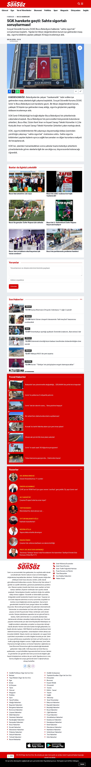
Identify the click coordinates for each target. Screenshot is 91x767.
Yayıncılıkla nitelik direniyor (31, 532)
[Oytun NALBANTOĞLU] (13, 520)
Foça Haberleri (52, 715)
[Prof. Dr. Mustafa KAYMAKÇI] (13, 552)
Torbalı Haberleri (15, 737)
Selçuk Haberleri (15, 734)
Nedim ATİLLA (25, 529)
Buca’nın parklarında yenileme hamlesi (62, 251)
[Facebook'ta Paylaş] (9, 91)
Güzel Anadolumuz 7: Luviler (31, 479)
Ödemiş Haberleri (15, 732)
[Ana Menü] (82, 4)
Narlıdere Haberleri (54, 730)
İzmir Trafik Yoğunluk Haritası (66, 568)
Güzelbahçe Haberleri (55, 717)
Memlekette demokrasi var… (32, 511)
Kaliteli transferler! (27, 522)
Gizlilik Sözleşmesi (53, 673)
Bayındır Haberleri (15, 705)
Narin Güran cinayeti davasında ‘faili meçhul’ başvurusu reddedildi (50, 320)
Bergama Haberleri (16, 707)
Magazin (64, 10)
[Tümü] (81, 299)
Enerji (11, 683)
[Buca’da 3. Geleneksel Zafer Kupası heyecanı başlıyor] (64, 210)
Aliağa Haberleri (15, 702)
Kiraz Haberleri (14, 725)
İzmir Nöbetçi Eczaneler (64, 563)
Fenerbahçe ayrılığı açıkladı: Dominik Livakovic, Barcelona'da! (53, 332)
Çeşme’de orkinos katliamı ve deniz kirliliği (37, 543)
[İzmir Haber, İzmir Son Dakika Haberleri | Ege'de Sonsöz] (16, 3)
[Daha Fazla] (22, 91)
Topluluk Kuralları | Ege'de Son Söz (59, 675)
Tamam (82, 764)
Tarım (11, 688)
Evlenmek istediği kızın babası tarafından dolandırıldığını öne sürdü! (53, 342)
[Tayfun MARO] (13, 509)
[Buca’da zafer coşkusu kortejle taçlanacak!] (64, 181)
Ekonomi (38, 10)
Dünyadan (75, 10)
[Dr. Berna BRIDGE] (13, 477)
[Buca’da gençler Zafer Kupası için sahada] (27, 210)
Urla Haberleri (52, 737)
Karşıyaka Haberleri (16, 722)
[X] (29, 666)
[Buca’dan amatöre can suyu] (27, 181)
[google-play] (55, 745)
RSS (11, 756)
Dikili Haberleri (14, 715)
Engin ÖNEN (25, 540)
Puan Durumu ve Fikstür (64, 571)
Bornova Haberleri (15, 710)
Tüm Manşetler (61, 573)
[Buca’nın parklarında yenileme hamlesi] (64, 239)
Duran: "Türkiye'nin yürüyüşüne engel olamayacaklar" (49, 365)
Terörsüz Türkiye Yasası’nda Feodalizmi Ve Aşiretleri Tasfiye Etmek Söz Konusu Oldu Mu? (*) (48, 554)
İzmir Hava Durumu (62, 566)
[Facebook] (25, 666)
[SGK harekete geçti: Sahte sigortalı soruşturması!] (45, 66)
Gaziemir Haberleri (16, 717)
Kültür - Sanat (51, 690)
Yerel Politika (13, 700)
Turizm (49, 688)
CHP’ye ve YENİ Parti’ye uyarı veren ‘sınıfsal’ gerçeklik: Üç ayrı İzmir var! (49, 490)
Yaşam (49, 692)
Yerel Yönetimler (24, 10)
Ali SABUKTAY (25, 497)
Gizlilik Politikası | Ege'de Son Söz (21, 673)
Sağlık (85, 10)
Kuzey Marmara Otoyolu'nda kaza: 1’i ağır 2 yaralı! (48, 310)
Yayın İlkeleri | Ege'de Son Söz (20, 678)
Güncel (5, 10)
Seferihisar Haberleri (54, 732)
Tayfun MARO (25, 508)
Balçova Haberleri (53, 702)
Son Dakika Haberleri (63, 576)
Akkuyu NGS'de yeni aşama (39, 354)
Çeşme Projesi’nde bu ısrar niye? (33, 500)
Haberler (10, 17)
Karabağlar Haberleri (16, 720)
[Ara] (79, 4)
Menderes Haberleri (54, 727)
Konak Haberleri (15, 727)
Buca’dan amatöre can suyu (20, 194)
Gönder (13, 286)
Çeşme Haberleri (15, 712)
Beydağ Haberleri (53, 707)
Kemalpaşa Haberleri (54, 722)
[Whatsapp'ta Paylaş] (18, 91)
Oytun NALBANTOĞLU (29, 519)
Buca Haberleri (23, 17)
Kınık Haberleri (52, 725)
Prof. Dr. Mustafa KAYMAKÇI (32, 550)
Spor (56, 10)
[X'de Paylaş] (13, 91)
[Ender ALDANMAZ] (13, 488)
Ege (12, 10)
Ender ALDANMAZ (27, 486)
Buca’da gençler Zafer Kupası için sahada (26, 222)
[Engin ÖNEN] (13, 542)
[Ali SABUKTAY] (13, 499)
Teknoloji (50, 697)
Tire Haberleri (52, 734)
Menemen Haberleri (16, 730)
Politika (47, 10)
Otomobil (50, 685)
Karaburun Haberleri (54, 720)
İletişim (11, 675)
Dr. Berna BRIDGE (27, 476)
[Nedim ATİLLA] (13, 531)
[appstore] (36, 745)
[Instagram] (33, 666)
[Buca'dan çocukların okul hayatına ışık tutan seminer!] (27, 239)
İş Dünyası (12, 685)
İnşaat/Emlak (51, 683)
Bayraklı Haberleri (53, 705)
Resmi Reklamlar (15, 739)
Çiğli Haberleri (52, 712)
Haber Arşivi (60, 578)
